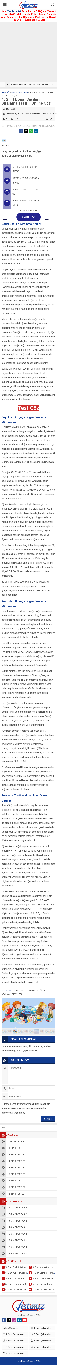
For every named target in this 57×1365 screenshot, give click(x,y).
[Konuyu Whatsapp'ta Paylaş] (31, 131)
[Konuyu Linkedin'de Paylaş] (36, 131)
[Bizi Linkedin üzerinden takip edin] (19, 1320)
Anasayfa (6, 92)
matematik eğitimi (37, 990)
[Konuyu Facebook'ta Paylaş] (21, 131)
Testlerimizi (14, 11)
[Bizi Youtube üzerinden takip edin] (24, 1320)
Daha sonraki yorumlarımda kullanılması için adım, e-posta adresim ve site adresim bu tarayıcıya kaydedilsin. (26, 1108)
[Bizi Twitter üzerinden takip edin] (9, 1320)
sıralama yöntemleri (12, 994)
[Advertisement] (28, 52)
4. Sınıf (14, 92)
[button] (4, 1031)
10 (52, 1031)
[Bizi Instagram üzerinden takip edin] (14, 1320)
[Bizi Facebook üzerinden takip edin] (4, 1320)
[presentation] (2, 84)
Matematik (23, 92)
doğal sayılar (19, 990)
